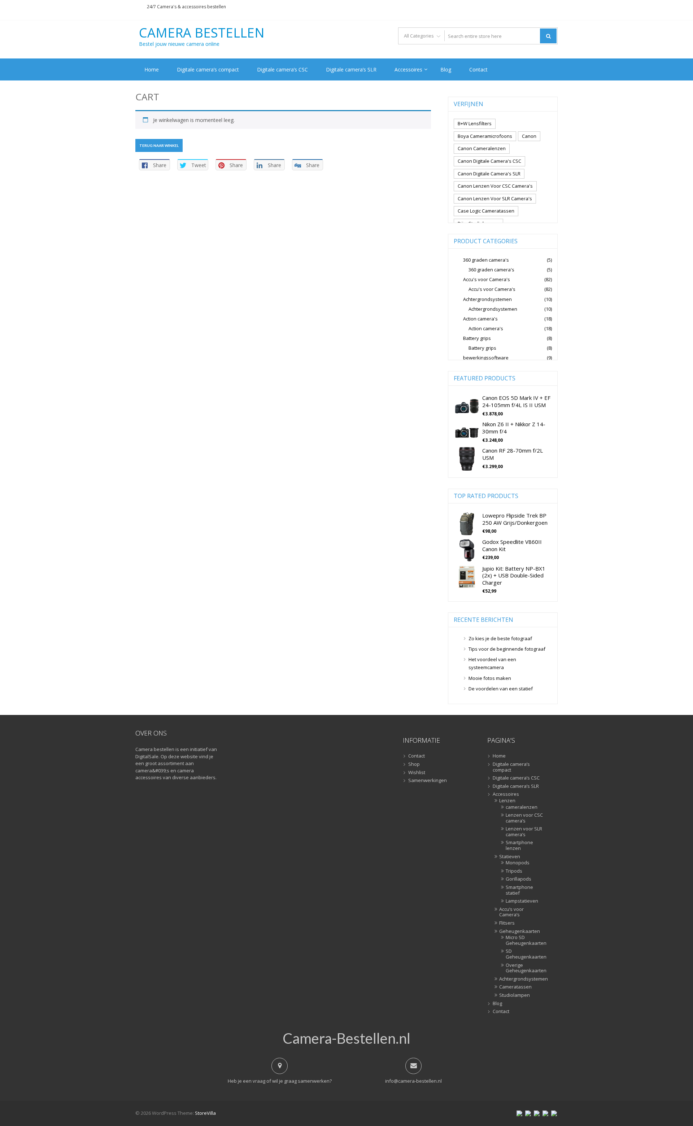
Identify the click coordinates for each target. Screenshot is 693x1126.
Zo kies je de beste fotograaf (500, 638)
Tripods (514, 871)
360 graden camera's (486, 260)
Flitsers (507, 923)
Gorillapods (518, 879)
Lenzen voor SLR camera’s (524, 831)
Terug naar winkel (159, 145)
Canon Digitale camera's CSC (489, 161)
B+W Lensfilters (475, 123)
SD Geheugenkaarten (525, 954)
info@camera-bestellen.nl (413, 1081)
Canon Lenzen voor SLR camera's (495, 198)
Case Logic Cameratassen (486, 211)
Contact (478, 69)
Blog (445, 69)
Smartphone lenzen (519, 845)
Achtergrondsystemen (487, 299)
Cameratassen (515, 987)
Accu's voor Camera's (486, 279)
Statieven (509, 857)
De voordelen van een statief (500, 688)
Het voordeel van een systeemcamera (492, 663)
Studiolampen (514, 995)
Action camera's (480, 318)
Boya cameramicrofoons (485, 136)
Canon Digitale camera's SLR (489, 173)
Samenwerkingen (427, 781)
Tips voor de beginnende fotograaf (506, 649)
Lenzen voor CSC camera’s (524, 818)
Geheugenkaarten (519, 931)
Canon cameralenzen (482, 148)
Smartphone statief (519, 890)
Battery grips (477, 338)
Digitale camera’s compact (208, 69)
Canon (529, 136)
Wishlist (416, 773)
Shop (414, 764)
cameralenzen (521, 807)
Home (151, 69)
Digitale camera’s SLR (351, 69)
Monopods (517, 863)
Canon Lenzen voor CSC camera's (495, 186)
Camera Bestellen (202, 32)
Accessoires (408, 69)
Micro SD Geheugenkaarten (525, 940)
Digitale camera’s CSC (282, 69)
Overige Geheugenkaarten (525, 968)
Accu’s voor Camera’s (511, 912)
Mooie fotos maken (489, 678)
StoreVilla (205, 1113)
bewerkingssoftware (486, 357)
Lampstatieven (522, 901)
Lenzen (507, 801)
